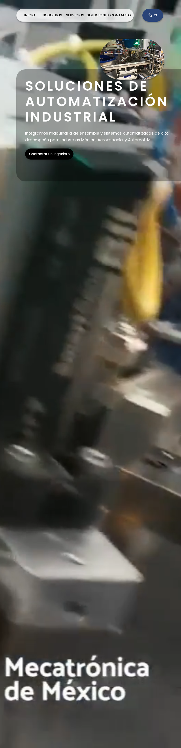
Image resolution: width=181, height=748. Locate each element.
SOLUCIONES (97, 15)
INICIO (29, 15)
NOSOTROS (52, 15)
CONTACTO (120, 15)
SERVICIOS (75, 15)
